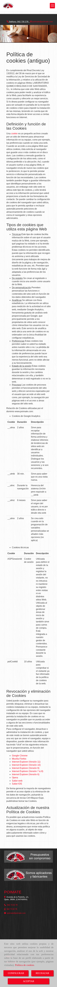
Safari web (17, 781)
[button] (4, 34)
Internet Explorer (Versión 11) (26, 762)
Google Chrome (20, 755)
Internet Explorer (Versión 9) (25, 768)
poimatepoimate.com (42, 21)
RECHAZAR (42, 973)
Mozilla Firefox (19, 759)
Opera (15, 777)
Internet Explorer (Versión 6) (25, 774)
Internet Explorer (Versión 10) (26, 765)
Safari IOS (17, 784)
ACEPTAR (28, 981)
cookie (14, 133)
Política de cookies (24, 965)
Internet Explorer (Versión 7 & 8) (27, 771)
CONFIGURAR (16, 973)
